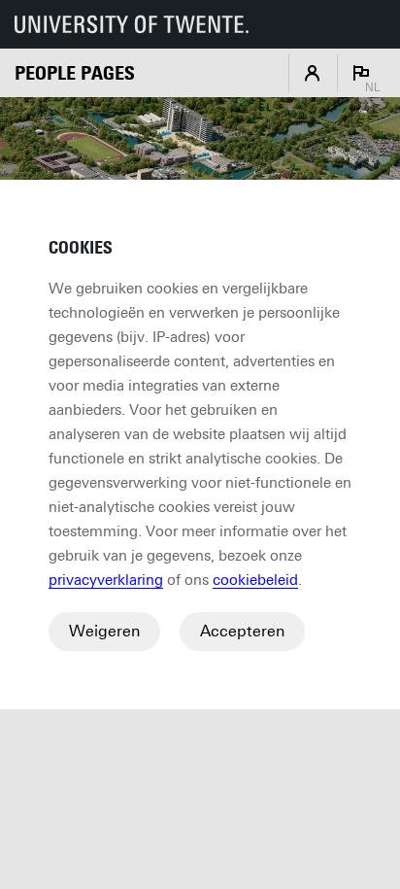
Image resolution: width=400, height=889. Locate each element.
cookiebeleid (255, 580)
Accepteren (242, 631)
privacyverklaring (106, 580)
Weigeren (104, 631)
